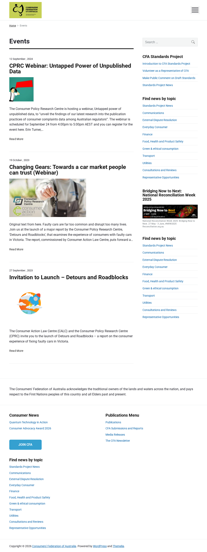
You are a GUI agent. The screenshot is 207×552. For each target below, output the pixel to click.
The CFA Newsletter (118, 440)
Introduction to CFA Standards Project (166, 63)
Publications (113, 422)
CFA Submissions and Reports (124, 428)
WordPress (100, 546)
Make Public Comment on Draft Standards (169, 78)
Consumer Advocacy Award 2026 (30, 428)
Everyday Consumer (155, 127)
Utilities (147, 163)
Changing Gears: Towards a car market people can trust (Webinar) (67, 170)
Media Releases (115, 434)
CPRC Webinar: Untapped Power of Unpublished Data (70, 68)
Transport (149, 155)
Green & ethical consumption (160, 148)
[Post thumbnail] (71, 89)
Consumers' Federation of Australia (54, 546)
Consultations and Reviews (159, 170)
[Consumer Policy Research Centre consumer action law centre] (71, 198)
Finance (147, 134)
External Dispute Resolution (160, 120)
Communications (153, 113)
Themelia (118, 546)
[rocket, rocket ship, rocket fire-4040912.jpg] (71, 303)
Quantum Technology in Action (28, 422)
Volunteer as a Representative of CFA (166, 70)
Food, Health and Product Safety (163, 141)
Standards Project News (158, 85)
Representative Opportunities (161, 177)
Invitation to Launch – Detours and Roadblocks (68, 277)
